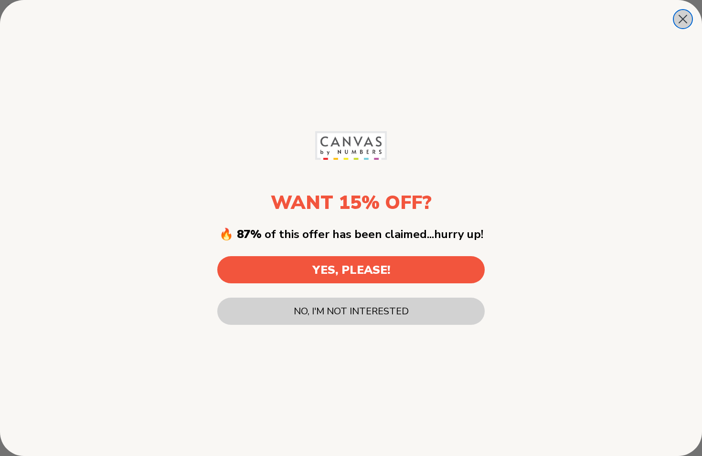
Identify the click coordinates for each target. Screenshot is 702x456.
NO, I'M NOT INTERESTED (351, 311)
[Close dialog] (682, 19)
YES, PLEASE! (351, 270)
